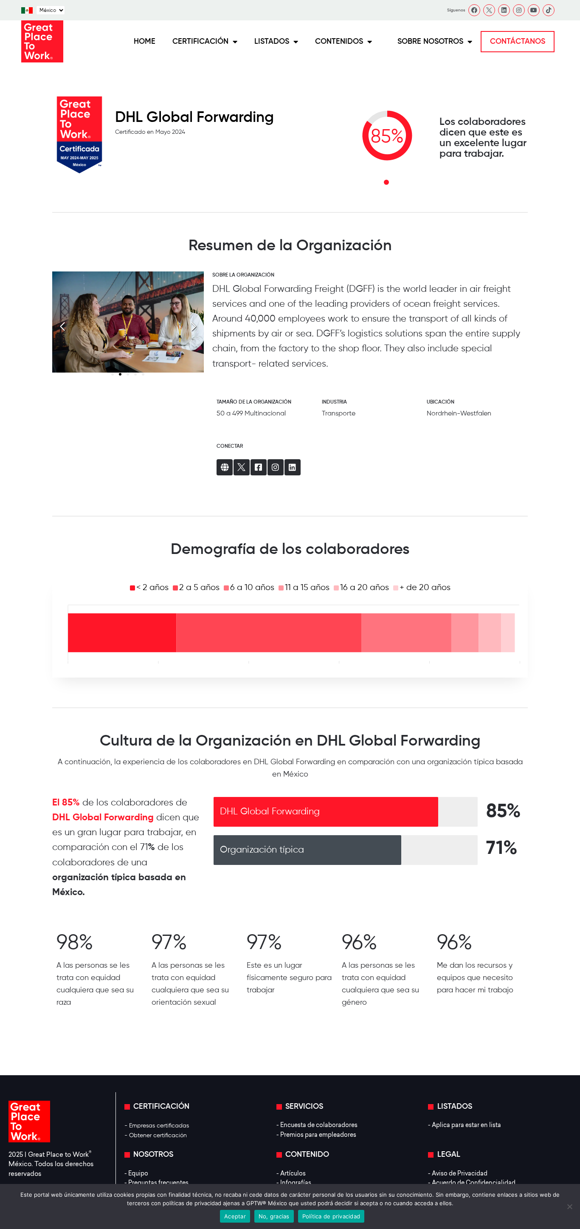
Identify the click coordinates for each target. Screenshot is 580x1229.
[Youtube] (534, 10)
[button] (194, 326)
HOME (144, 41)
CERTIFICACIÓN (200, 41)
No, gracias (274, 1216)
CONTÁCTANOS (517, 41)
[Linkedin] (504, 10)
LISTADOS (271, 41)
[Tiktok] (549, 10)
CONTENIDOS (339, 41)
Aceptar (235, 1216)
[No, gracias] (569, 1206)
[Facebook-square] (259, 467)
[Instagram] (519, 10)
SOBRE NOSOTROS (430, 41)
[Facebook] (474, 10)
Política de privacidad (331, 1216)
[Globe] (225, 467)
